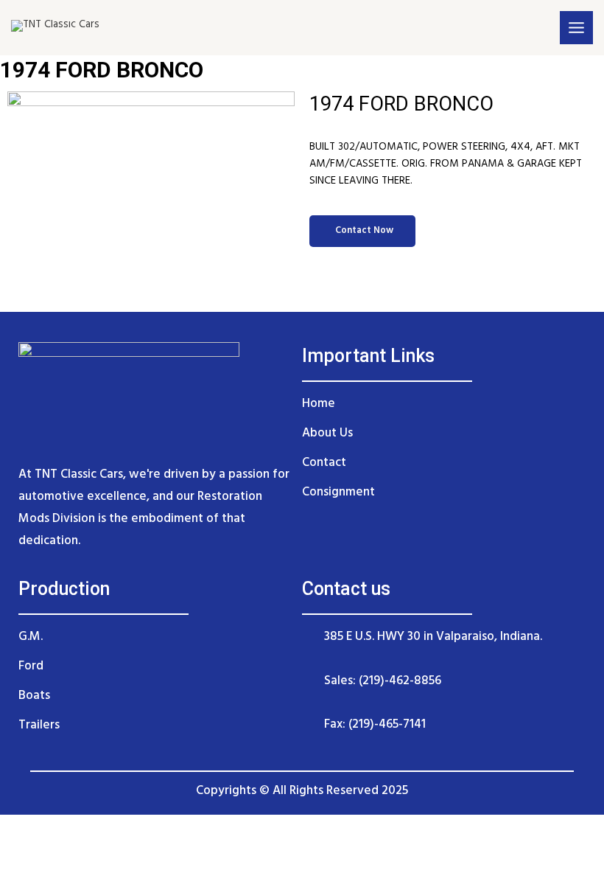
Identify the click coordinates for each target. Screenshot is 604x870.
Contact (324, 463)
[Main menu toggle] (576, 27)
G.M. (30, 637)
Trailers (39, 725)
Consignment (338, 492)
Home (318, 404)
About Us (327, 433)
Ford (30, 666)
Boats (34, 696)
